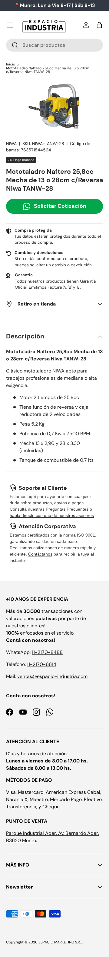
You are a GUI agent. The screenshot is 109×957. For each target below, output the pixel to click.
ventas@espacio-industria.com (52, 676)
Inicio (10, 64)
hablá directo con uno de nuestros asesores (52, 515)
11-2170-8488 (47, 652)
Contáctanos (40, 554)
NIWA (11, 143)
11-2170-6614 (41, 664)
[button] (99, 25)
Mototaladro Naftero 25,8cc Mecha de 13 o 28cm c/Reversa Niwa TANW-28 (47, 70)
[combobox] (54, 45)
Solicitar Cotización (60, 206)
